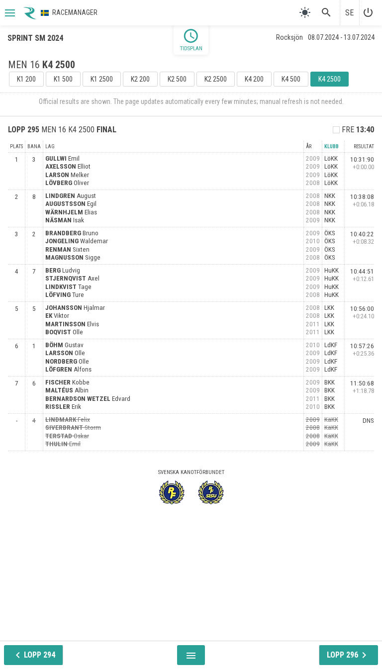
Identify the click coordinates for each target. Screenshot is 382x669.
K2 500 (177, 79)
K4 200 (254, 79)
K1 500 (63, 79)
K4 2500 (329, 79)
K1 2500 (102, 79)
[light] (305, 12)
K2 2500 (215, 79)
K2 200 (140, 79)
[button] (9, 12)
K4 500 (291, 79)
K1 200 (26, 79)
